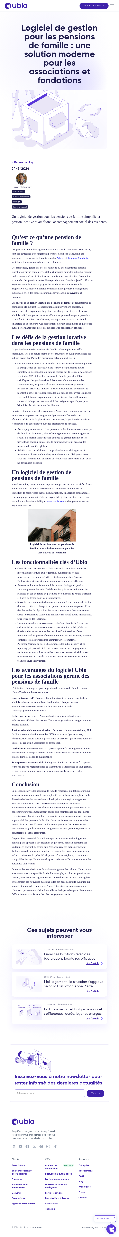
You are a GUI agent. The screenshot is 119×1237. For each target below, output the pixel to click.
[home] (16, 6)
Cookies (103, 1227)
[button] (111, 5)
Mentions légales (90, 1227)
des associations (55, 501)
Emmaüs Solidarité (78, 257)
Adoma (60, 257)
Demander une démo (94, 5)
